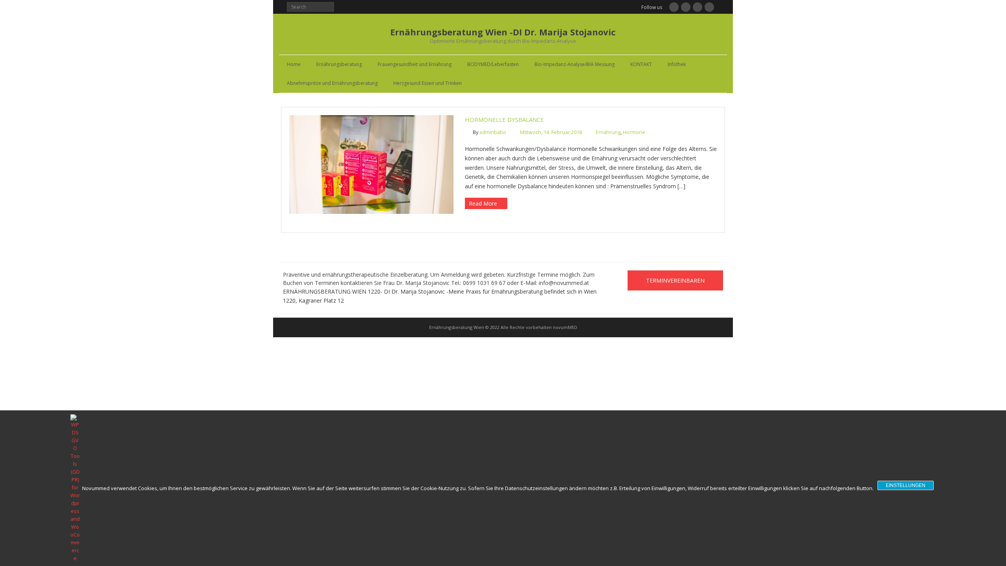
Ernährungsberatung (339, 64)
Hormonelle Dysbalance (504, 119)
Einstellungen (905, 485)
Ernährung (608, 132)
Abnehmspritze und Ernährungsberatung (332, 83)
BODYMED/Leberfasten (493, 64)
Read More (483, 203)
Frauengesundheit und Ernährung (415, 64)
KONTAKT (641, 64)
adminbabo (492, 132)
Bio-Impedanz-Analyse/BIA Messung (574, 64)
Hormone (634, 132)
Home (294, 64)
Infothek (677, 64)
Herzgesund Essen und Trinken (427, 83)
